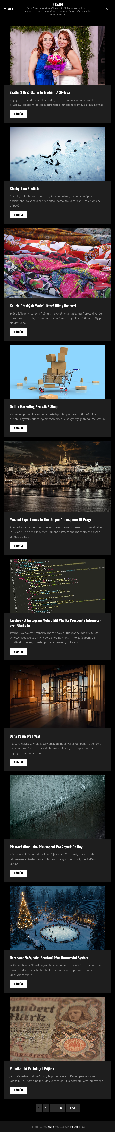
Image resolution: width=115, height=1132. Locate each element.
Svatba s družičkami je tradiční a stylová (40, 92)
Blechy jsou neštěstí (24, 188)
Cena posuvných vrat (25, 736)
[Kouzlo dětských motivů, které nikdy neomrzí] (57, 263)
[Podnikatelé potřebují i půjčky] (57, 1029)
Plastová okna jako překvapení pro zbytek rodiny (46, 846)
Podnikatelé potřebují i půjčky (32, 1068)
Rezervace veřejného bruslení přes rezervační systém (49, 957)
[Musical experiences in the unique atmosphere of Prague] (57, 476)
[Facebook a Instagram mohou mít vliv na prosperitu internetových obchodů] (57, 586)
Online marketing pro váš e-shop (34, 406)
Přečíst (20, 115)
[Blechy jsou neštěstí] (57, 154)
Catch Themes (78, 1126)
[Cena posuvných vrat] (57, 696)
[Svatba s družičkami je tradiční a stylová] (57, 55)
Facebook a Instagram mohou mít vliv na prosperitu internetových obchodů (55, 622)
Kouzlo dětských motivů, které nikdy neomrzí (43, 305)
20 (61, 1108)
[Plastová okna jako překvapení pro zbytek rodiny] (57, 807)
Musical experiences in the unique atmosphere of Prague (51, 519)
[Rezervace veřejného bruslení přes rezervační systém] (57, 918)
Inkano (57, 4)
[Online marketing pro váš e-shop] (57, 372)
